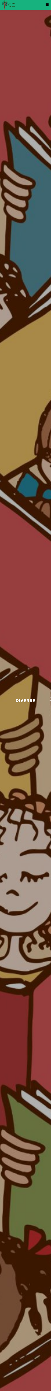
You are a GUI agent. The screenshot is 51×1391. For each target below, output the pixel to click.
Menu (47, 5)
